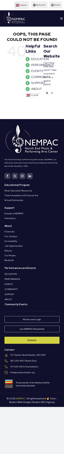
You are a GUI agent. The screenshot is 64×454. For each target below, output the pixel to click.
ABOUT (36, 89)
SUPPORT (38, 83)
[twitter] (15, 176)
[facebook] (7, 176)
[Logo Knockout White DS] (14, 12)
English (22, 5)
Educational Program (17, 185)
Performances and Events (20, 268)
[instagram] (22, 176)
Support (9, 207)
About (8, 226)
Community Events (16, 304)
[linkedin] (30, 176)
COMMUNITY (40, 77)
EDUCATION (40, 59)
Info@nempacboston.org (22, 372)
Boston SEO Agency (44, 402)
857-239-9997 (17, 360)
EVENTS (37, 71)
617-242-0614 (17, 366)
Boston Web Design (20, 402)
